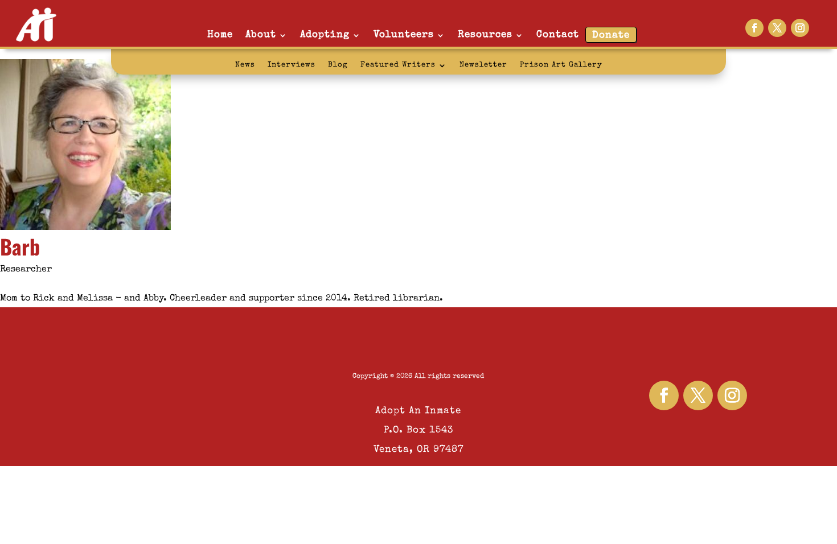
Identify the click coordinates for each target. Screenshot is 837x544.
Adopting (325, 35)
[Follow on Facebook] (754, 28)
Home (220, 35)
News (245, 65)
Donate (611, 35)
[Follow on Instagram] (800, 28)
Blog (338, 65)
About (260, 35)
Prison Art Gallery (561, 65)
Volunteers (404, 35)
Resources (485, 35)
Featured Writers (398, 65)
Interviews (291, 65)
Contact (557, 35)
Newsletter (483, 65)
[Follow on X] (777, 28)
